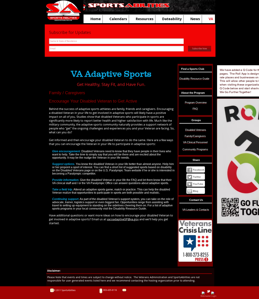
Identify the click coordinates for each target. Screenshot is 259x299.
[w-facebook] (204, 293)
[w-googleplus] (213, 293)
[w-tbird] (208, 291)
